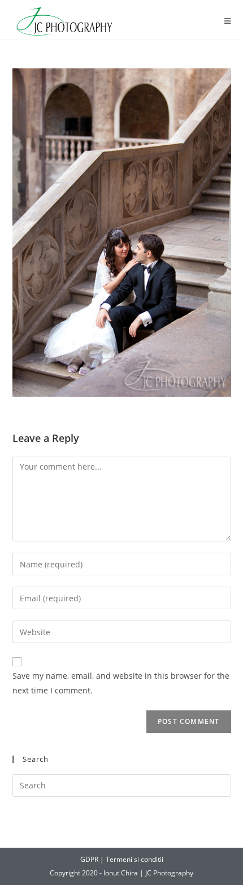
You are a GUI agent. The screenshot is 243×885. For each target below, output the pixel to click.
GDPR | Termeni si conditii (121, 859)
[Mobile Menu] (227, 21)
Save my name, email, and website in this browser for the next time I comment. (120, 682)
